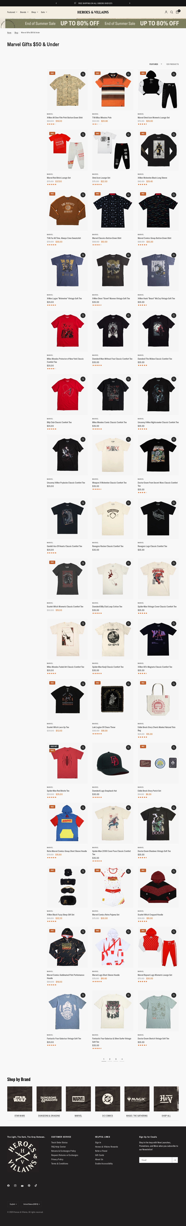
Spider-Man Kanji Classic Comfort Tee (108, 666)
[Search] (172, 12)
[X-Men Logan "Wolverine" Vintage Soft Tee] (67, 270)
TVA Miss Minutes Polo (101, 117)
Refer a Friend (101, 1151)
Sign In (98, 1142)
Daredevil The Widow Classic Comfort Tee (155, 358)
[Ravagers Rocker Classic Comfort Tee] (112, 518)
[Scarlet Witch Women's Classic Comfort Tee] (67, 578)
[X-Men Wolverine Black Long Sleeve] (158, 150)
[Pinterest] (31, 1185)
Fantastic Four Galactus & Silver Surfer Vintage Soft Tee (111, 1040)
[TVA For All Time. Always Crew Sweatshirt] (67, 210)
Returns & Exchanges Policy (63, 1151)
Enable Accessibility (104, 1163)
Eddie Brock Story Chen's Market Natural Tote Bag (156, 729)
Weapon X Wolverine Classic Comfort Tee (109, 482)
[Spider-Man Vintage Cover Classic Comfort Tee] (158, 578)
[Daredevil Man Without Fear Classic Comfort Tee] (112, 331)
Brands (23, 12)
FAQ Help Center (58, 1146)
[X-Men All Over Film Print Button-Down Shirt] (67, 89)
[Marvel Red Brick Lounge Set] (67, 150)
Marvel (50, 114)
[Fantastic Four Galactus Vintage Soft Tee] (67, 1010)
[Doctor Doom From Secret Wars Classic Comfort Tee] (158, 454)
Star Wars (20, 1115)
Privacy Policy (57, 1159)
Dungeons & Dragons (49, 1115)
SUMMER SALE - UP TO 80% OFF (96, 3)
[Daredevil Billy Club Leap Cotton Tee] (112, 578)
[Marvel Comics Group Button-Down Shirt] (158, 210)
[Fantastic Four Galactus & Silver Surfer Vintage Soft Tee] (112, 1010)
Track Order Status (59, 1142)
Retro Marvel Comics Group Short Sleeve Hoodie (67, 851)
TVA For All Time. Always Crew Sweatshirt (64, 238)
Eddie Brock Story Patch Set (149, 790)
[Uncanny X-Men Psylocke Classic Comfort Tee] (67, 454)
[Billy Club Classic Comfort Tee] (67, 394)
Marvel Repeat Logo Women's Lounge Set (155, 975)
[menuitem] (13, 12)
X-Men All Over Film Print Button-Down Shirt (65, 117)
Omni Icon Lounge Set (101, 177)
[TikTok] (38, 1185)
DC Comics (107, 1115)
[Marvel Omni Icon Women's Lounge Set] (158, 89)
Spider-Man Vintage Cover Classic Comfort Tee (157, 606)
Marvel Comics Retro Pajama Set (105, 914)
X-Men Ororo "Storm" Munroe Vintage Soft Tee (111, 298)
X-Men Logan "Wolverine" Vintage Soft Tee (64, 298)
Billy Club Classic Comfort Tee (59, 422)
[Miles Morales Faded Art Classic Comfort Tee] (67, 639)
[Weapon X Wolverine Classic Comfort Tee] (112, 454)
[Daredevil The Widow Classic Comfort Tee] (158, 331)
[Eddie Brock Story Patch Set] (158, 763)
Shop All (166, 1115)
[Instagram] (17, 1185)
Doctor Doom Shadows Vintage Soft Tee (154, 851)
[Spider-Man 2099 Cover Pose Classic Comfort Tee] (112, 823)
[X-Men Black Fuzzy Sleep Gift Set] (67, 886)
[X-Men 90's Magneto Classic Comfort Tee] (158, 639)
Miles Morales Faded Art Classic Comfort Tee (65, 666)
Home (9, 32)
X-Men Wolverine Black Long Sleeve (152, 177)
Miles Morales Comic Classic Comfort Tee (109, 422)
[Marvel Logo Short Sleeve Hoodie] (112, 947)
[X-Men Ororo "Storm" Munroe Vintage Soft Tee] (112, 270)
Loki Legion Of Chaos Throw (103, 727)
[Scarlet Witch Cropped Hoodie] (158, 886)
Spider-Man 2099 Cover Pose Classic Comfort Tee (111, 853)
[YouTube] (24, 1186)
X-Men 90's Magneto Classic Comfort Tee (155, 666)
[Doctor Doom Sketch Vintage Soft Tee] (158, 1010)
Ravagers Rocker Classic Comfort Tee (107, 546)
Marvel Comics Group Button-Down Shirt (154, 238)
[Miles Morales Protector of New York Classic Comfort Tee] (67, 331)
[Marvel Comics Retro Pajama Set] (112, 886)
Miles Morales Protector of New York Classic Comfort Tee (65, 360)
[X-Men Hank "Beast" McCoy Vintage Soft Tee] (158, 270)
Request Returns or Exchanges (64, 1155)
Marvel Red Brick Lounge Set (59, 177)
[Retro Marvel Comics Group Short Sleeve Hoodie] (67, 823)
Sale (43, 12)
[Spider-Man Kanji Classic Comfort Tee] (112, 639)
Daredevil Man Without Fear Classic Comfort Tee (112, 358)
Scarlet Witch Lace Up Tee (58, 727)
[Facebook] (10, 1185)
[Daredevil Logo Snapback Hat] (112, 763)
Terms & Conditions (59, 1163)
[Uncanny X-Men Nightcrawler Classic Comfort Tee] (158, 394)
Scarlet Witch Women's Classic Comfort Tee (65, 606)
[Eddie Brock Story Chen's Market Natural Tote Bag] (158, 699)
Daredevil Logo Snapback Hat (104, 790)
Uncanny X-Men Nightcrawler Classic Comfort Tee (158, 422)
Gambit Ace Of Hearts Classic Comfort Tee (64, 546)
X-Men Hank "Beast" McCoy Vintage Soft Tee (156, 298)
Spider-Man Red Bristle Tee (58, 790)
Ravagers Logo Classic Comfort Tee (152, 546)
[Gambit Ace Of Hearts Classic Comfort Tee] (67, 518)
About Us (99, 1159)
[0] (177, 12)
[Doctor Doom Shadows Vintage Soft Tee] (158, 823)
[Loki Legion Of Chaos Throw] (112, 699)
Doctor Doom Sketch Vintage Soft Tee (153, 1038)
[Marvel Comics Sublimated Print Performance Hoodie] (67, 947)
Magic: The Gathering (136, 1115)
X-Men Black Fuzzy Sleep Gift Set (60, 914)
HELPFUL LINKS (102, 1137)
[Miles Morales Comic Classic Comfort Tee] (112, 394)
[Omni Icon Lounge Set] (112, 150)
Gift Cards (99, 1155)
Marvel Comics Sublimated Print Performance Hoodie (65, 977)
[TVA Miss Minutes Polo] (112, 89)
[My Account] (166, 12)
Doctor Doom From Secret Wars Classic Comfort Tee (158, 484)
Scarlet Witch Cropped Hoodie (150, 914)
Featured (11, 12)
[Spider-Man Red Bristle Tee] (67, 763)
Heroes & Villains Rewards (106, 1146)
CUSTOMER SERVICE (61, 1137)
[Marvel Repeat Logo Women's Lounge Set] (158, 947)
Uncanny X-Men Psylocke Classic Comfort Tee (66, 482)
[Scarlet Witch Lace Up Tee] (67, 699)
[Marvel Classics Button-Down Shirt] (112, 210)
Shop (33, 12)
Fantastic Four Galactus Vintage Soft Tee (64, 1038)
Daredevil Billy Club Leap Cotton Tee (107, 606)
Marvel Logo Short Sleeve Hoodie (106, 975)
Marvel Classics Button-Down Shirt (106, 238)
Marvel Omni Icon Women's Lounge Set (154, 117)
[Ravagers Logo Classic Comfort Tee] (158, 518)
